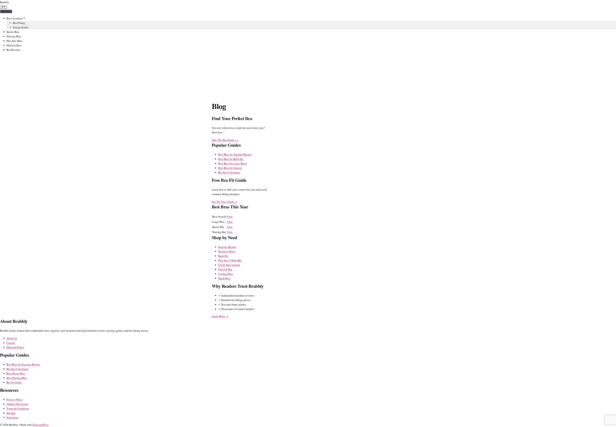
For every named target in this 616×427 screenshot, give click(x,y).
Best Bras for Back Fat (230, 159)
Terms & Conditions (17, 408)
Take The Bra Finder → (225, 140)
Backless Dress (226, 251)
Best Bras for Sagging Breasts (235, 154)
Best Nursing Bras (16, 378)
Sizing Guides (21, 27)
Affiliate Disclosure (17, 404)
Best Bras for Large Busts (232, 163)
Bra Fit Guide (14, 382)
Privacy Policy (14, 399)
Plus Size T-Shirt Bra (230, 260)
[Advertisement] (308, 77)
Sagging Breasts (227, 247)
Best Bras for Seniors (230, 168)
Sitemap (11, 413)
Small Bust (224, 278)
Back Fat (223, 256)
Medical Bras (13, 45)
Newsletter (12, 417)
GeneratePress (40, 425)
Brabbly (4, 2)
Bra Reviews (13, 50)
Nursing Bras (13, 36)
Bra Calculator (14, 18)
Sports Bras (12, 32)
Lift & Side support (229, 265)
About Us (11, 338)
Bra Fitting (19, 23)
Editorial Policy (15, 347)
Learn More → (220, 316)
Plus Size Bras (14, 41)
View (230, 216)
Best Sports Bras (15, 373)
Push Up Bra (225, 269)
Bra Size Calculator (229, 172)
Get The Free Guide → (224, 202)
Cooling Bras (225, 274)
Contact (10, 343)
